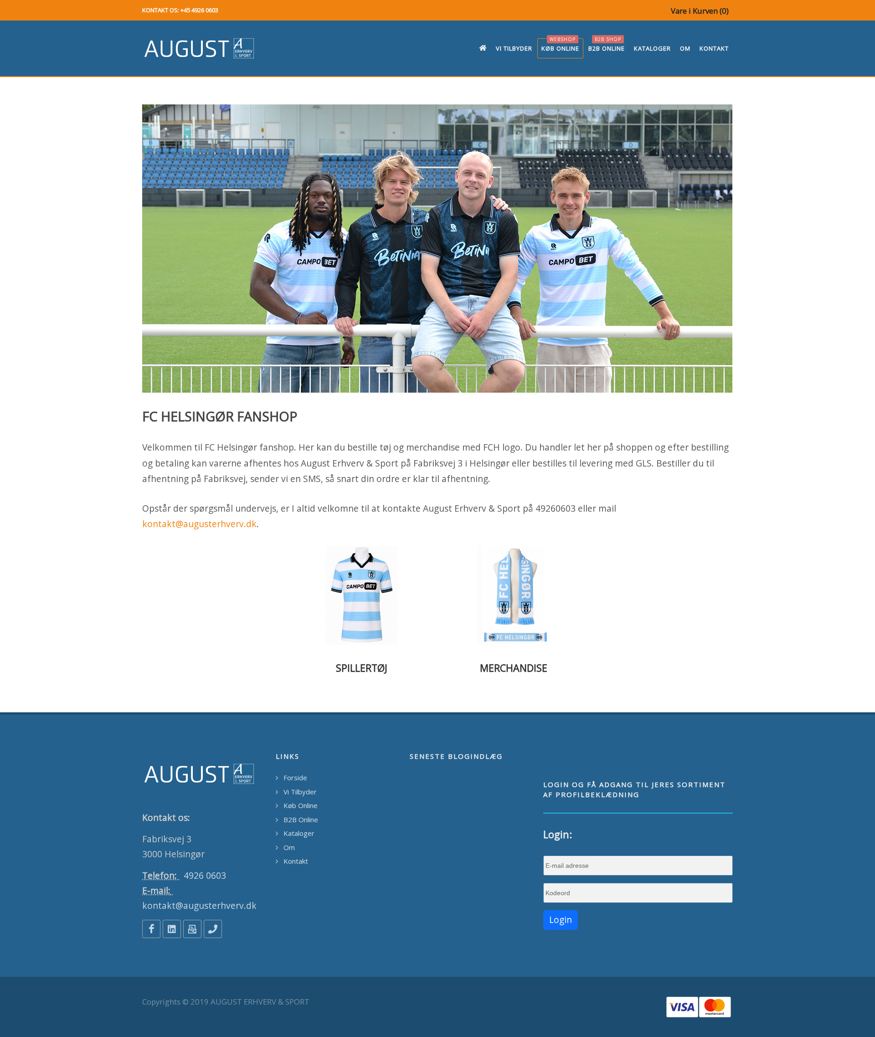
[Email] (192, 929)
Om (289, 847)
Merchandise (513, 667)
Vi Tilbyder (300, 791)
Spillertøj (361, 667)
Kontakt (295, 861)
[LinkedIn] (172, 929)
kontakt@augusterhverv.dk (199, 524)
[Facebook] (151, 929)
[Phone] (213, 929)
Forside (295, 777)
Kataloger (298, 833)
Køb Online (300, 805)
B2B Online (300, 819)
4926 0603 (205, 875)
